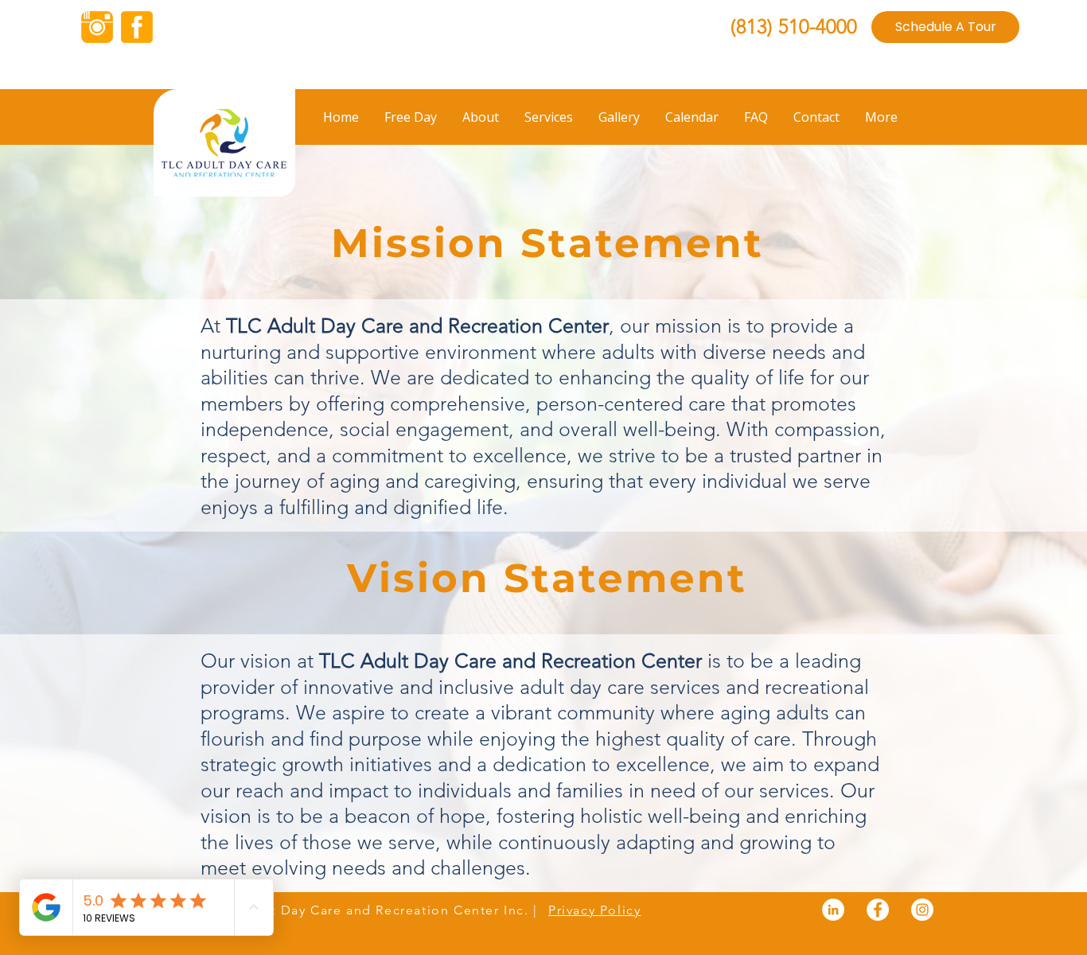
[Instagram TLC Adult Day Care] (97, 27)
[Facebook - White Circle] (878, 909)
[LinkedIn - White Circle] (833, 909)
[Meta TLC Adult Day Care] (137, 27)
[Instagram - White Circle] (922, 909)
